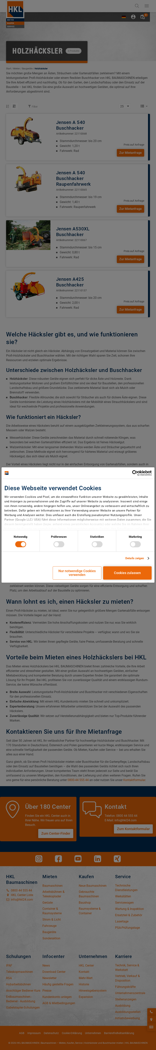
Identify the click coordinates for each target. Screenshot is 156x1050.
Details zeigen (134, 558)
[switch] (58, 544)
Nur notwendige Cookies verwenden (77, 573)
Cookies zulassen (127, 573)
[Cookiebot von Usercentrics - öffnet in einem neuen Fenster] (135, 473)
